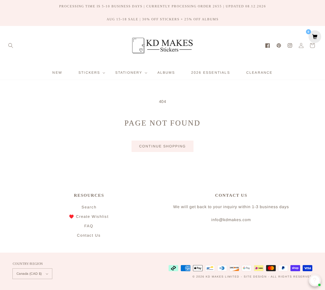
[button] (10, 45)
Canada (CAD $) (29, 274)
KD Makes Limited (222, 276)
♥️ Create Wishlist (89, 216)
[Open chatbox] (315, 280)
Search (89, 207)
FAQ (88, 226)
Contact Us (89, 235)
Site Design (255, 276)
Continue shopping (162, 146)
